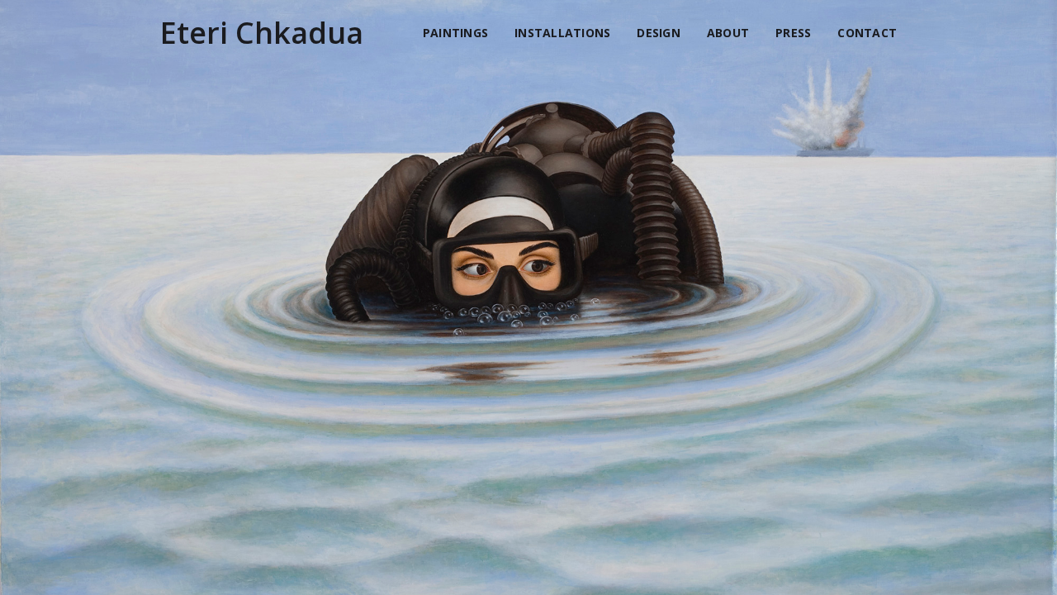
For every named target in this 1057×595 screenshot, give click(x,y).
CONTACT (867, 32)
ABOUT (728, 32)
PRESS (793, 32)
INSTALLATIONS (562, 32)
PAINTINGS (455, 32)
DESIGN (658, 32)
